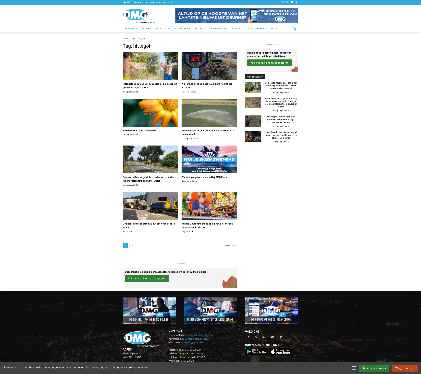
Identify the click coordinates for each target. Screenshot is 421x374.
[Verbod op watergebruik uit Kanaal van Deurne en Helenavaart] (209, 113)
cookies (38, 367)
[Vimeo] (296, 2)
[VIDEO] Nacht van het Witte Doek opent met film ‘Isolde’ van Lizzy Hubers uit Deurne (281, 135)
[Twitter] (283, 2)
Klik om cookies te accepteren (147, 278)
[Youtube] (292, 2)
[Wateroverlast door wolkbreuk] (150, 113)
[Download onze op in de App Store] (280, 354)
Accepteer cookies (374, 368)
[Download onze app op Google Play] (257, 354)
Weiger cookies (404, 368)
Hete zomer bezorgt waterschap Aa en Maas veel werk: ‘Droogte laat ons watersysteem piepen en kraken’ (281, 102)
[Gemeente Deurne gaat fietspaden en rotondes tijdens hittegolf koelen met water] (150, 159)
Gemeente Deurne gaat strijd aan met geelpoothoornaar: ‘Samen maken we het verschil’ (281, 86)
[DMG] (149, 16)
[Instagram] (287, 2)
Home (125, 38)
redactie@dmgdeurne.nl (199, 335)
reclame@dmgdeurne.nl (195, 338)
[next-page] (139, 245)
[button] (236, 15)
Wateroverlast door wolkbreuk (139, 130)
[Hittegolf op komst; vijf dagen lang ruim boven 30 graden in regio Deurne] (150, 66)
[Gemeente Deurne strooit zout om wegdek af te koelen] (150, 206)
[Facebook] (278, 2)
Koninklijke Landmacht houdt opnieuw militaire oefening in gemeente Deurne (281, 119)
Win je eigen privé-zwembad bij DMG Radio (205, 177)
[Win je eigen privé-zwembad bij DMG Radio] (209, 159)
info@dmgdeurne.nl (192, 342)
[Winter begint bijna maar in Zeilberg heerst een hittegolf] (209, 66)
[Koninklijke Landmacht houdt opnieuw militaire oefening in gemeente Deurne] (253, 121)
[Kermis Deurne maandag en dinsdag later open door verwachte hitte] (209, 206)
